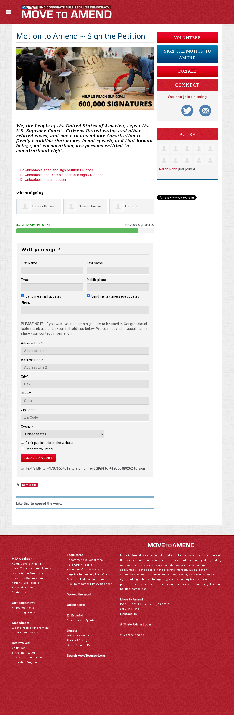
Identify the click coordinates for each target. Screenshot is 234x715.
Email (25, 280)
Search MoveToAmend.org (86, 655)
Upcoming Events (23, 612)
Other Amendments (25, 632)
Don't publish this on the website (50, 443)
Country (27, 426)
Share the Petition (24, 652)
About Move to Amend (26, 563)
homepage (29, 484)
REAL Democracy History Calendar (89, 584)
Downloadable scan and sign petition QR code (57, 170)
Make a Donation (78, 635)
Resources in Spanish (81, 620)
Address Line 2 (32, 360)
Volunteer (187, 37)
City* (24, 376)
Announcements (23, 607)
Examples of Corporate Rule (85, 569)
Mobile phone (97, 280)
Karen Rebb (168, 169)
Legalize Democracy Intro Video (88, 574)
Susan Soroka (90, 206)
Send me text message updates (115, 296)
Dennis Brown (43, 206)
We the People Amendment (30, 627)
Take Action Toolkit (79, 564)
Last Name (95, 263)
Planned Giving (77, 640)
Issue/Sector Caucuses (27, 573)
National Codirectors (25, 582)
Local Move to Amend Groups (31, 568)
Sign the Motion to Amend (187, 54)
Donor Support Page (80, 645)
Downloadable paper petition (43, 180)
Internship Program (25, 662)
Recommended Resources (85, 560)
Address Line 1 (32, 343)
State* (26, 393)
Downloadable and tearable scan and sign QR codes (62, 175)
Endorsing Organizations (28, 578)
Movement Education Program (87, 579)
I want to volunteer (39, 449)
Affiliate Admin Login (135, 624)
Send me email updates (43, 296)
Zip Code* (28, 410)
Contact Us (19, 592)
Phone (26, 302)
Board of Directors (24, 587)
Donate (187, 71)
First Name (29, 263)
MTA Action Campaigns (27, 657)
